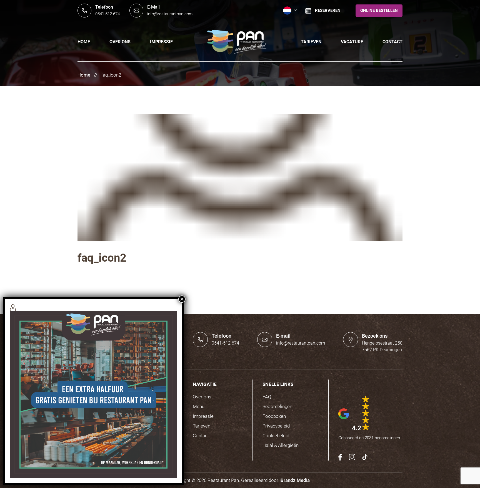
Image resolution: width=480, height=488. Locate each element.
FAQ (266, 396)
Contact (392, 41)
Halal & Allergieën (280, 445)
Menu (198, 406)
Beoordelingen (277, 406)
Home (84, 41)
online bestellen (379, 10)
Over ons (120, 41)
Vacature (352, 41)
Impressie (161, 41)
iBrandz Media (294, 480)
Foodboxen (274, 416)
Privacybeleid (276, 426)
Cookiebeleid (275, 435)
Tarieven (311, 41)
